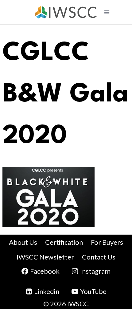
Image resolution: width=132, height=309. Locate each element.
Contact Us (98, 257)
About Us (23, 242)
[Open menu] (107, 12)
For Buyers (107, 242)
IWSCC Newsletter (45, 257)
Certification (64, 242)
